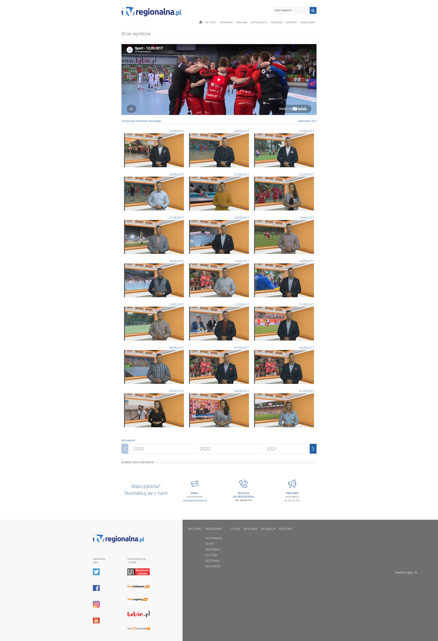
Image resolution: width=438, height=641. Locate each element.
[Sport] (154, 150)
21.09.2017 (176, 218)
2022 (205, 449)
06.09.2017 (306, 348)
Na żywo (210, 22)
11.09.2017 (306, 304)
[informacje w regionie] (151, 11)
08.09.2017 (176, 348)
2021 (272, 449)
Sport (209, 544)
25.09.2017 (241, 174)
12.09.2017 (241, 304)
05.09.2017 (176, 391)
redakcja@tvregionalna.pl (195, 500)
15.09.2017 (241, 261)
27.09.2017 (306, 131)
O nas (235, 529)
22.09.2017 (306, 174)
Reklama (241, 22)
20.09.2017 (241, 218)
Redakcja (276, 22)
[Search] (313, 10)
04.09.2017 (241, 391)
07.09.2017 (241, 348)
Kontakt (291, 22)
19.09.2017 (306, 218)
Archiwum (212, 566)
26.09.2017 (176, 174)
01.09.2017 (306, 391)
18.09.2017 (176, 261)
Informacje (213, 538)
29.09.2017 (176, 131)
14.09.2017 (306, 261)
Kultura (211, 555)
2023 (138, 449)
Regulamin (308, 22)
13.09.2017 (176, 304)
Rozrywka (212, 549)
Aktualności (259, 22)
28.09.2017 (241, 131)
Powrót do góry (404, 572)
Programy (226, 22)
